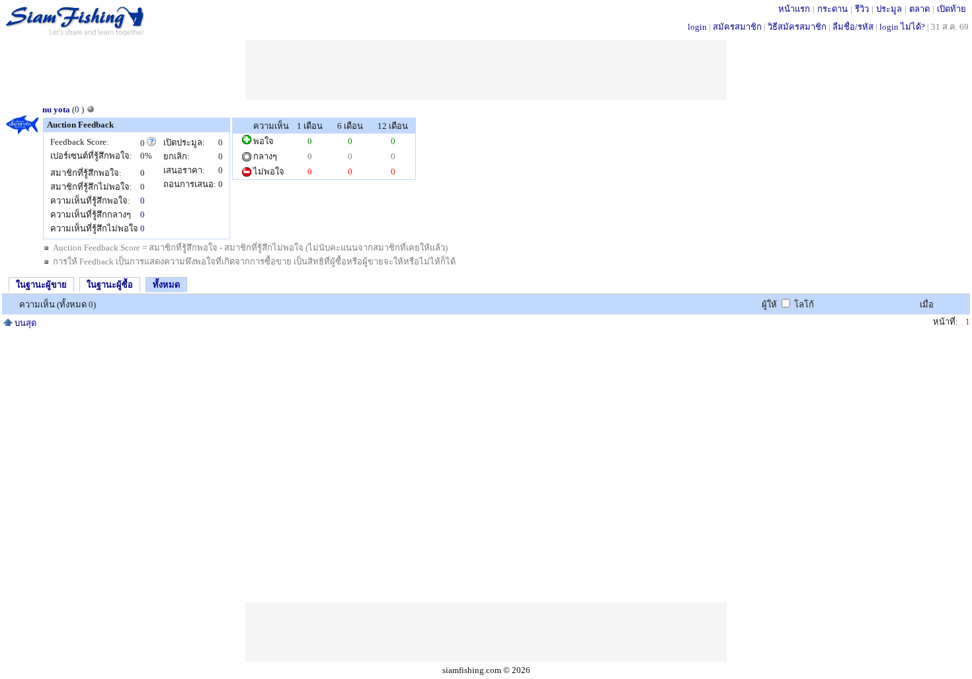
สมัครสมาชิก (737, 27)
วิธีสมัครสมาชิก (797, 27)
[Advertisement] (486, 70)
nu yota (56, 109)
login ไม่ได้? (902, 27)
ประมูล (889, 9)
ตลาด (919, 9)
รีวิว (862, 9)
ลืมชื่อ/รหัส (852, 27)
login (697, 27)
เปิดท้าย (951, 9)
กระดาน (832, 9)
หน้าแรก (794, 9)
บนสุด (24, 323)
